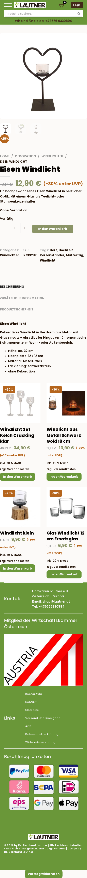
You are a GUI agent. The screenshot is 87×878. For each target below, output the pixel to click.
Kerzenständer (52, 255)
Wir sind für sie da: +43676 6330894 (43, 21)
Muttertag (74, 255)
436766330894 (53, 606)
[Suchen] (78, 14)
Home (4, 156)
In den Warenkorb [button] (17, 477)
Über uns (32, 710)
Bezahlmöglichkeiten (27, 756)
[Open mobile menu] (8, 5)
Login (77, 5)
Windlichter (52, 156)
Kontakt (31, 702)
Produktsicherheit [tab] (16, 309)
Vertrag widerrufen (43, 874)
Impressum (33, 694)
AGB (28, 726)
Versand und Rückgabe (43, 718)
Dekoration (25, 156)
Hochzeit (66, 250)
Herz (53, 250)
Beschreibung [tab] (12, 286)
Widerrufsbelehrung (40, 742)
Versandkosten (18, 469)
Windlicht (47, 260)
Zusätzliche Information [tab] (22, 298)
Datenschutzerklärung (41, 734)
